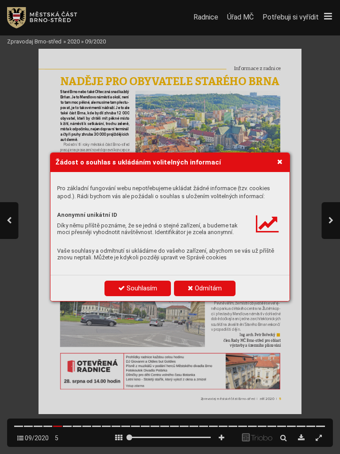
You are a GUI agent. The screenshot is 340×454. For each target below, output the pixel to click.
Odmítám (207, 288)
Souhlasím (141, 288)
